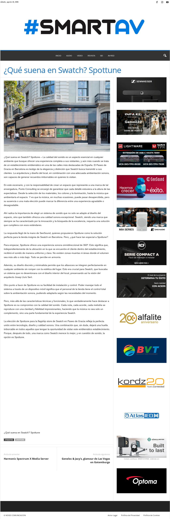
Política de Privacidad (130, 515)
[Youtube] (167, 2)
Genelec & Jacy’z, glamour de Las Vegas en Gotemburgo (86, 460)
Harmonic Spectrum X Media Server (26, 458)
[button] (165, 55)
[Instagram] (162, 2)
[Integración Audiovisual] (85, 27)
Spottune (20, 440)
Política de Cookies (151, 515)
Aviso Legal (112, 515)
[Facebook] (157, 2)
